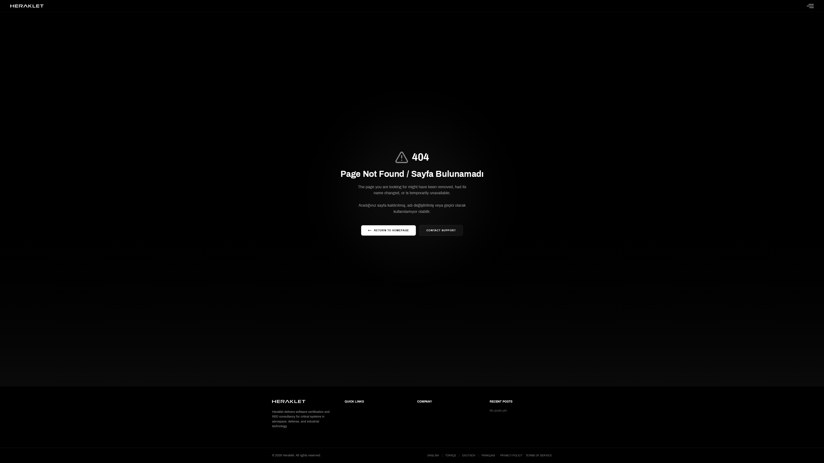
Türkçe (450, 455)
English (433, 455)
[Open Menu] (810, 6)
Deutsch (468, 455)
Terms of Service (539, 455)
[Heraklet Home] (27, 6)
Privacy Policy (511, 455)
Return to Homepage (391, 230)
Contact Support (441, 230)
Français (488, 455)
